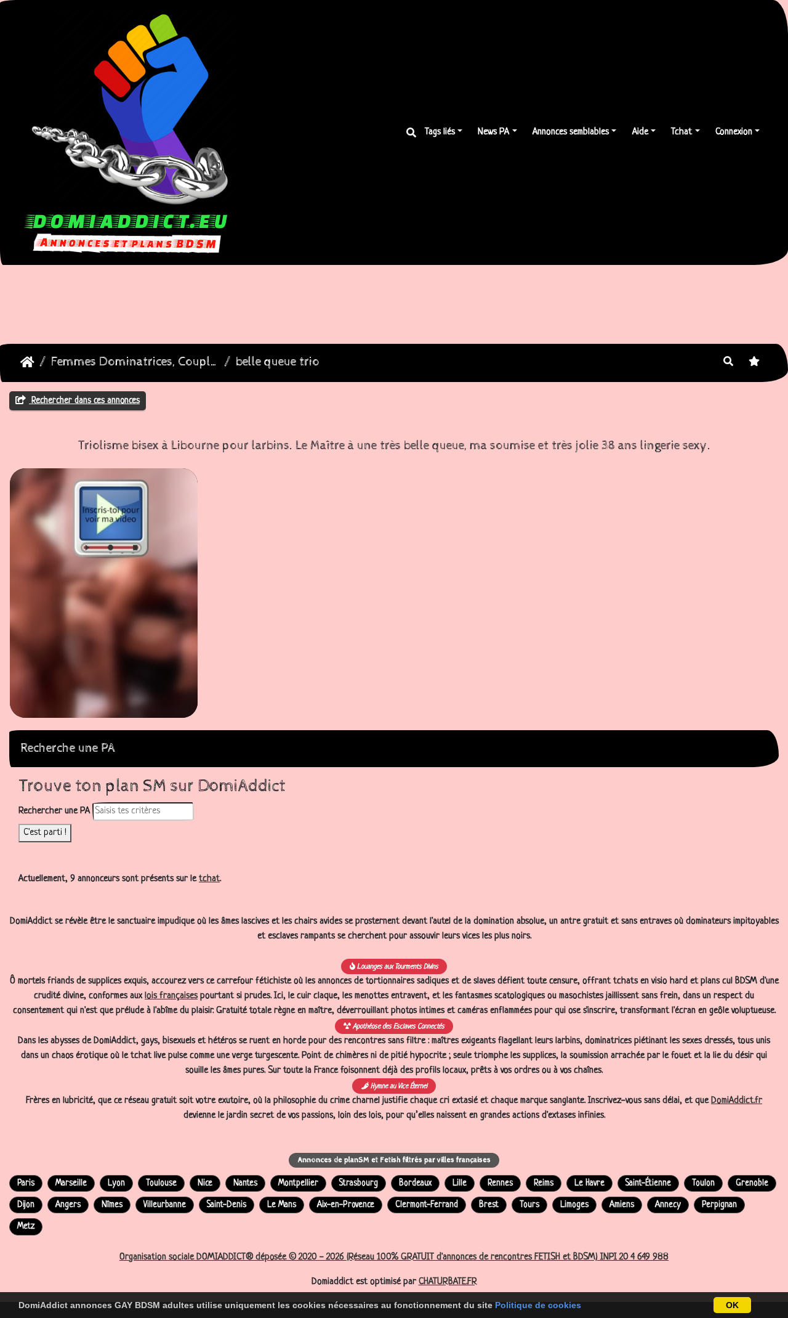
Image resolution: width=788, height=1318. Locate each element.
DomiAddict (27, 362)
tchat (209, 879)
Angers (68, 1205)
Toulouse (161, 1183)
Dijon (25, 1205)
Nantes (245, 1183)
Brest (489, 1205)
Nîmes (112, 1205)
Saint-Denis (226, 1205)
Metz (25, 1226)
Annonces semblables (571, 132)
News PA (493, 132)
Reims (543, 1183)
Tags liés (440, 132)
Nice (205, 1183)
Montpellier (298, 1183)
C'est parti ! (44, 833)
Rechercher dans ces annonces (84, 400)
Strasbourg (358, 1183)
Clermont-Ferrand (426, 1205)
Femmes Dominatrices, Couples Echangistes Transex (135, 362)
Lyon (116, 1183)
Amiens (621, 1205)
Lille (459, 1183)
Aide (640, 132)
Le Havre (589, 1183)
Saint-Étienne (648, 1183)
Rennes (500, 1183)
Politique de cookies (538, 1305)
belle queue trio (278, 362)
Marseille (71, 1183)
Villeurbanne (164, 1205)
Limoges (574, 1205)
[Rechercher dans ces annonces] (728, 363)
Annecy (668, 1205)
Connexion (733, 132)
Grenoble (752, 1183)
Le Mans (281, 1205)
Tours (529, 1205)
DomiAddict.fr (736, 1101)
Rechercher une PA (54, 811)
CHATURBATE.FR (448, 1282)
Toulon (703, 1183)
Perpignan (719, 1205)
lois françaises (171, 996)
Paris (25, 1183)
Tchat (681, 132)
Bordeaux (415, 1183)
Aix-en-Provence (345, 1205)
